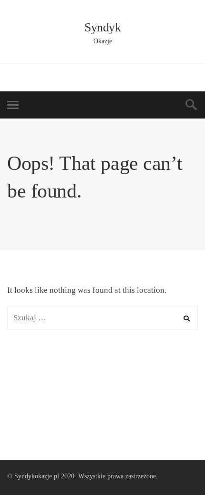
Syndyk (102, 27)
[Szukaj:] (102, 317)
